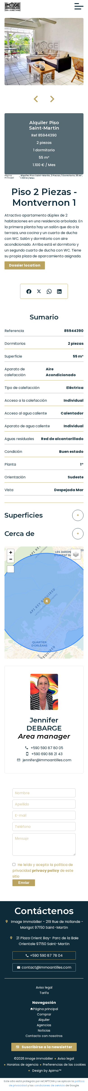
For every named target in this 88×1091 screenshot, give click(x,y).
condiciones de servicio (49, 1085)
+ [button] (10, 552)
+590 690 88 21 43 (47, 754)
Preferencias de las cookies (64, 1064)
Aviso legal (66, 1058)
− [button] (10, 559)
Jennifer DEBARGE (44, 724)
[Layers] (76, 554)
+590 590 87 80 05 (47, 747)
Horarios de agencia (22, 1064)
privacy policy (45, 870)
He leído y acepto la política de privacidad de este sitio (42, 870)
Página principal (9, 177)
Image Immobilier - (28, 921)
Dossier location (24, 265)
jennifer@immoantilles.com (47, 760)
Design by (46, 1070)
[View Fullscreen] (10, 569)
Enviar (23, 883)
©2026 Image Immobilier (33, 1058)
